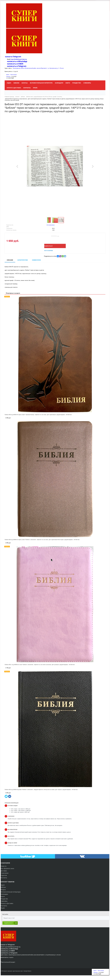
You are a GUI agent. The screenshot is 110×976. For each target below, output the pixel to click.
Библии (3, 887)
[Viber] (60, 256)
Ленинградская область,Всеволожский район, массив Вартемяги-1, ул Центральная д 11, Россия (38, 68)
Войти (8, 74)
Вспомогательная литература (10, 892)
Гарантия (4, 875)
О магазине (4, 873)
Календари (4, 894)
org (26, 59)
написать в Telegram (16, 66)
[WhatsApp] (63, 256)
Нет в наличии (48, 250)
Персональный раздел (8, 962)
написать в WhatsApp (17, 61)
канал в (8, 56)
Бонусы (3, 889)
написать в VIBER (15, 64)
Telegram (16, 56)
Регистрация (13, 74)
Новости (3, 866)
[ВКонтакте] (58, 256)
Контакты (4, 878)
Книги (3, 896)
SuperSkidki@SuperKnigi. (18, 59)
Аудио (3, 885)
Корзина (8, 76)
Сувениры (4, 901)
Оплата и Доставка (7, 903)
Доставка (4, 871)
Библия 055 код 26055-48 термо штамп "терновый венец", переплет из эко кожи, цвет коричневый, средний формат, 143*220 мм (38, 414)
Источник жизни (50, 225)
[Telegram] (65, 256)
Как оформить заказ (7, 868)
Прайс (3, 908)
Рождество (4, 899)
